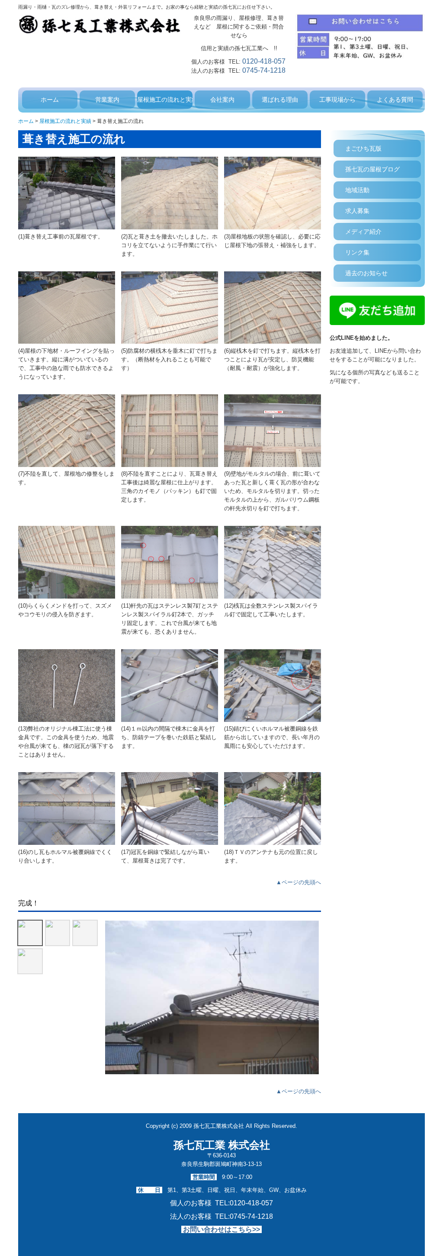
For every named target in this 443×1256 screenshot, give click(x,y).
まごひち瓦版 (363, 148)
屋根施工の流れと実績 (165, 99)
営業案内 (107, 99)
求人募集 (357, 210)
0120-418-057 (264, 61)
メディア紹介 (363, 231)
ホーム (50, 99)
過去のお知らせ (366, 273)
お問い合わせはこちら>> (221, 1229)
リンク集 (357, 252)
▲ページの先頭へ (298, 882)
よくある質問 (395, 99)
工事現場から (337, 99)
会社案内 (222, 99)
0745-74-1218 (264, 70)
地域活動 (357, 190)
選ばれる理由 (280, 99)
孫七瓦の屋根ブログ (372, 169)
